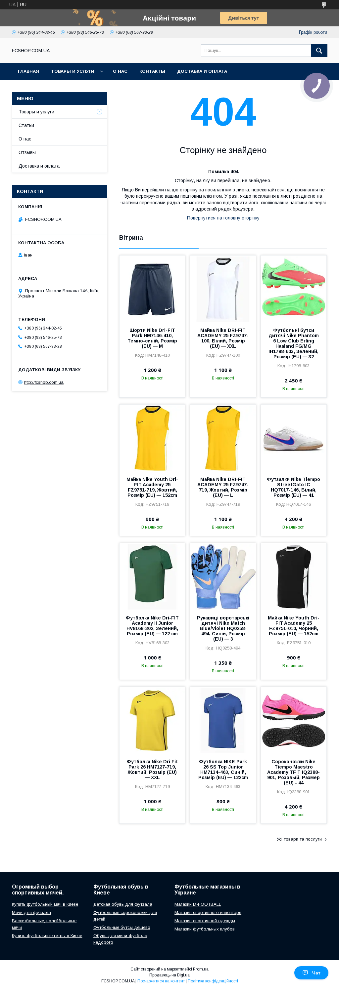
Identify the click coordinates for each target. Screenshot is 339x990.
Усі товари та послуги (299, 839)
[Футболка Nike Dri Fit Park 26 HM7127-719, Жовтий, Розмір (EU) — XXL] (152, 720)
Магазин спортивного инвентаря (207, 912)
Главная (28, 71)
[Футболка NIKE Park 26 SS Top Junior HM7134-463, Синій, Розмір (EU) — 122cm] (223, 720)
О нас (120, 71)
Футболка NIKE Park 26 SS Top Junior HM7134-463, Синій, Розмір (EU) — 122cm (223, 769)
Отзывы (27, 152)
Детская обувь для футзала (122, 904)
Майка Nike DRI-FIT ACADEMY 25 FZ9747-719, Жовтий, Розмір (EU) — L (223, 487)
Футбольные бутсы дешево (121, 927)
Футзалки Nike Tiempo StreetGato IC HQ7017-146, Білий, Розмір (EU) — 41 (293, 487)
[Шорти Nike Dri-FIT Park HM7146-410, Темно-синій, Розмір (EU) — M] (152, 289)
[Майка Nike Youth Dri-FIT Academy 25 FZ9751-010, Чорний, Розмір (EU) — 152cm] (293, 576)
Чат (316, 972)
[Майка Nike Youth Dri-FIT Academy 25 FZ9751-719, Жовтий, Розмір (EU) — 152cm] (152, 438)
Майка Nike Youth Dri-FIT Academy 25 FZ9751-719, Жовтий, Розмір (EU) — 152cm (152, 487)
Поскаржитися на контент (161, 981)
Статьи (26, 125)
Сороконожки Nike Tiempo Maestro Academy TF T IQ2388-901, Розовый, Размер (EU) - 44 (293, 772)
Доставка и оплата (202, 71)
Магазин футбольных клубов (204, 929)
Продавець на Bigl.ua (169, 975)
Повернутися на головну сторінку (223, 217)
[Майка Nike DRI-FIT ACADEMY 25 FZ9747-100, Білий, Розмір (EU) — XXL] (223, 289)
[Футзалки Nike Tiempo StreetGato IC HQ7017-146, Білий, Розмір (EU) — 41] (293, 438)
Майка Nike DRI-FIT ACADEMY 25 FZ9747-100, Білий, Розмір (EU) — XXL (223, 338)
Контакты (152, 71)
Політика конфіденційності (213, 981)
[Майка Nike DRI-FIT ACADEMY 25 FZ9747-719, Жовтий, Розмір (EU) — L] (223, 438)
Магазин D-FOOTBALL (197, 904)
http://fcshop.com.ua (44, 382)
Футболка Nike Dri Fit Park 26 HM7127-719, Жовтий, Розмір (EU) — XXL (152, 769)
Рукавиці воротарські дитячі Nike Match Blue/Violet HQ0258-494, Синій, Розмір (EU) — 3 (223, 628)
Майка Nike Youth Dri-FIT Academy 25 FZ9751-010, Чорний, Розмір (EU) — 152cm (293, 625)
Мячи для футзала (31, 912)
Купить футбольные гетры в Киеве (47, 935)
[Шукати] (319, 50)
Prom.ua (201, 969)
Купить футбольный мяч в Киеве (45, 904)
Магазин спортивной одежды (204, 920)
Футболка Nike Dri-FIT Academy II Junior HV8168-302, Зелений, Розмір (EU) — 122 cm (152, 625)
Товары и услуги (72, 71)
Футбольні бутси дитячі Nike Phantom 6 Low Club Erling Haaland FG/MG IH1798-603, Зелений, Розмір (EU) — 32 (293, 343)
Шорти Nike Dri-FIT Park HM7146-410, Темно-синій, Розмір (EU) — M (152, 338)
